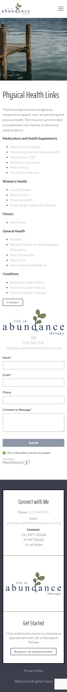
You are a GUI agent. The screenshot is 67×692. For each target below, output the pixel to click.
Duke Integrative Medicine (28, 265)
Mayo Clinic (18, 260)
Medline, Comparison (25, 162)
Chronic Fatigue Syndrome (28, 293)
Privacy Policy (33, 671)
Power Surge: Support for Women (33, 205)
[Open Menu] (60, 9)
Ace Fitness (18, 222)
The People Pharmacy (25, 173)
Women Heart (19, 195)
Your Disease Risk (22, 255)
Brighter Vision (42, 681)
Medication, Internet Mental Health (34, 152)
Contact (13, 302)
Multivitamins (19, 167)
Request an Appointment (33, 651)
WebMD (16, 239)
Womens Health (21, 200)
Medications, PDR (22, 157)
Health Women (20, 190)
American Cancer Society (27, 282)
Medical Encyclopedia (25, 147)
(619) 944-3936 (33, 343)
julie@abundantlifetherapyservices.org (33, 348)
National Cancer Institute (27, 287)
